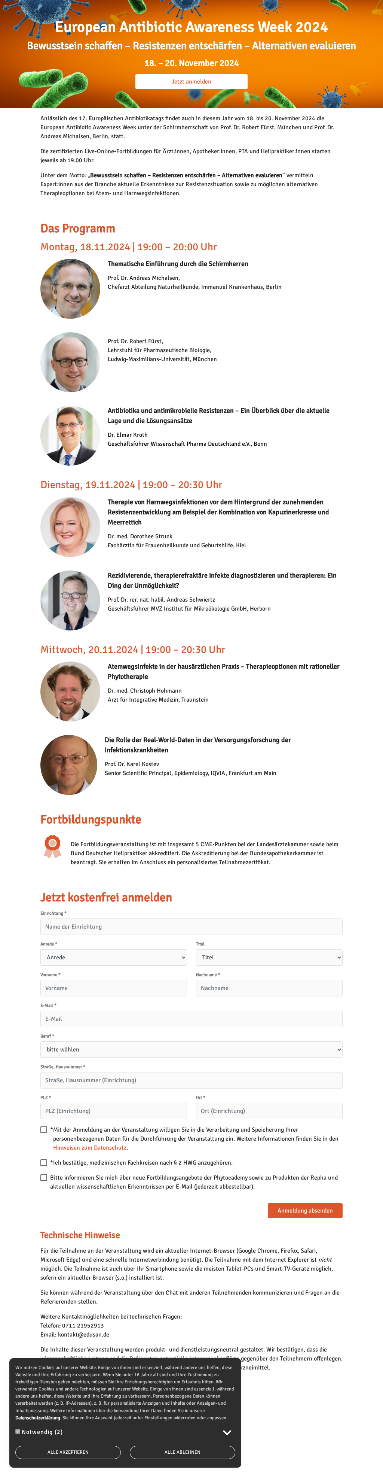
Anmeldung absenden (305, 1210)
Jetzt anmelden (191, 81)
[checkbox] (43, 1129)
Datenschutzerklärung (37, 1418)
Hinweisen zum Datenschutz (89, 1147)
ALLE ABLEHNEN (182, 1452)
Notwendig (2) (42, 1432)
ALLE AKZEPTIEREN (68, 1452)
